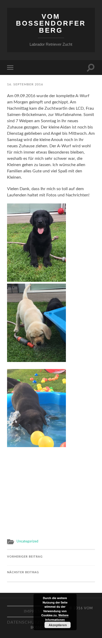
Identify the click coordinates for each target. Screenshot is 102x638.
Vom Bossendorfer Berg (51, 23)
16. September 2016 (25, 84)
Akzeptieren (58, 625)
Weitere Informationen (57, 617)
